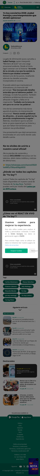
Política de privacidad (11, 245)
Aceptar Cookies (16, 251)
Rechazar (33, 251)
